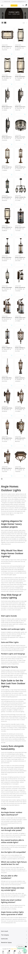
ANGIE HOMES (5, 45)
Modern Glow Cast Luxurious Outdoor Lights (13, 76)
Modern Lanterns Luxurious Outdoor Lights (12, 46)
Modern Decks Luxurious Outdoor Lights (12, 106)
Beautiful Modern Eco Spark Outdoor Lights (12, 197)
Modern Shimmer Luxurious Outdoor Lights (12, 227)
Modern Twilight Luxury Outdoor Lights (11, 347)
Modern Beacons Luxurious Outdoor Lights (12, 137)
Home (9, 14)
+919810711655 (7, 1)
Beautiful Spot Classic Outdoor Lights (11, 408)
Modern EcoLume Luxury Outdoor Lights (12, 317)
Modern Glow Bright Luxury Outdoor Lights (12, 287)
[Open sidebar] (2, 479)
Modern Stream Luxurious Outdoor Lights (12, 167)
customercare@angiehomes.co (19, 1)
